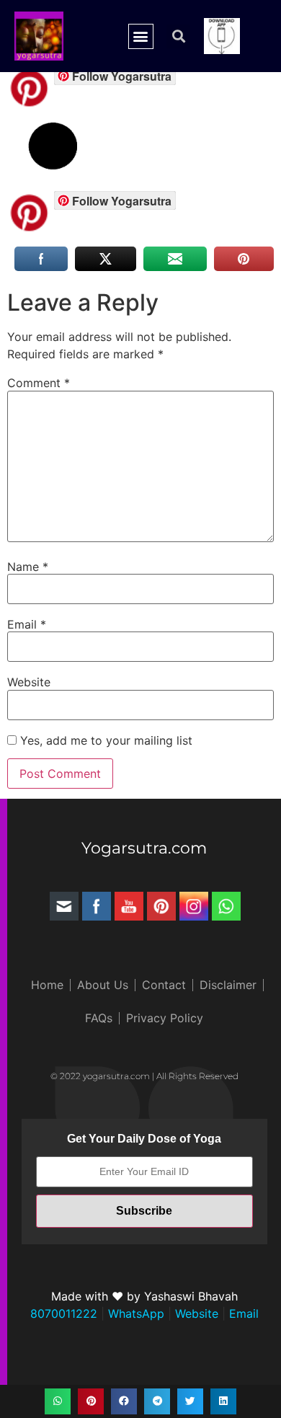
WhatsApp (134, 1313)
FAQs (98, 1018)
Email (26, 624)
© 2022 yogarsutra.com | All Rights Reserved (144, 1076)
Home (47, 985)
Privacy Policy (164, 1018)
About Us (102, 985)
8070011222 (63, 1313)
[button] (140, 36)
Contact (164, 985)
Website (28, 682)
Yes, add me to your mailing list (104, 740)
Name (27, 566)
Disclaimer (228, 985)
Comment (38, 383)
